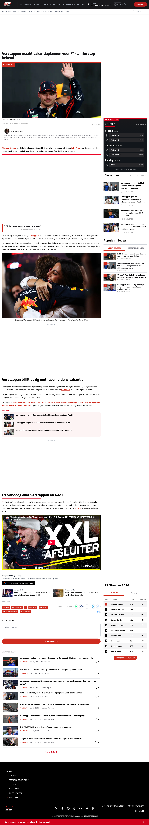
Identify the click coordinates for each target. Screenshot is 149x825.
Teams (134, 592)
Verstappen (33, 235)
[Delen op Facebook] (81, 606)
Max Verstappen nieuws (10, 611)
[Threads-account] (93, 808)
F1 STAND (57, 4)
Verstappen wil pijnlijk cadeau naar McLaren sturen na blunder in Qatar (44, 423)
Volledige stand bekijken (124, 657)
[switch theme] (125, 4)
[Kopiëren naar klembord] (98, 606)
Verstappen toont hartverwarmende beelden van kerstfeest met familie (45, 415)
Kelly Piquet (76, 148)
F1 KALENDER (69, 4)
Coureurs (114, 592)
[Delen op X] (87, 606)
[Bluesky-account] (86, 808)
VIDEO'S (47, 4)
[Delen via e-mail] (98, 612)
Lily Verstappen (25, 611)
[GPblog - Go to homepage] (9, 808)
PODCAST (38, 4)
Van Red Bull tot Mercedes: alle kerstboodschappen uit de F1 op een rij (44, 430)
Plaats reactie (51, 641)
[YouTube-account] (80, 808)
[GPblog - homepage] (7, 4)
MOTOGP (31, 11)
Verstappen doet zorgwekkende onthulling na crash (27, 822)
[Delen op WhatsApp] (76, 606)
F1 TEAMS (81, 4)
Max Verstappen (9, 148)
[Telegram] (93, 606)
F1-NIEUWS (6, 11)
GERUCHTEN (58, 11)
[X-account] (56, 808)
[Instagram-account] (68, 808)
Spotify (78, 508)
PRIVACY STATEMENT (136, 806)
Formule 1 (65, 389)
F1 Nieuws (8, 64)
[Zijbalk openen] (21, 4)
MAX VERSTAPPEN (19, 11)
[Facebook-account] (62, 808)
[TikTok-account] (74, 808)
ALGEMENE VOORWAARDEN (113, 806)
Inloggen (140, 4)
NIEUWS (28, 4)
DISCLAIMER (139, 811)
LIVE (67, 11)
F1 (3, 502)
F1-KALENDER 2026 (44, 11)
